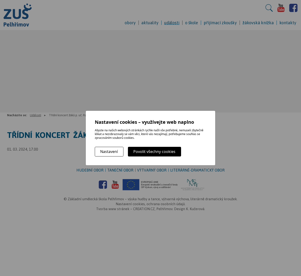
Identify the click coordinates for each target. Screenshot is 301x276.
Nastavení (109, 151)
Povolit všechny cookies (154, 151)
